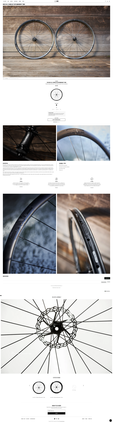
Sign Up (56, 413)
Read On (12, 355)
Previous (29, 385)
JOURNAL (20, 1)
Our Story (27, 418)
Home (4, 78)
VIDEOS (23, 1)
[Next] (63, 95)
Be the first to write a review (56, 287)
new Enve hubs (16, 166)
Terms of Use (90, 418)
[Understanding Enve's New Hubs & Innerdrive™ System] (56, 336)
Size (56, 107)
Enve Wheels (6, 78)
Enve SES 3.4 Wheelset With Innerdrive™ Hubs (39, 397)
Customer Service (32, 418)
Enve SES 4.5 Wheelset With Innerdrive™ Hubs (56, 397)
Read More (56, 85)
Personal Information (62, 421)
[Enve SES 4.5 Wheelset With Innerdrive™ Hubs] (56, 388)
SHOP (8, 1)
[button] (56, 122)
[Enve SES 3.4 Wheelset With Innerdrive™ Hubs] (39, 388)
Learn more (21, 186)
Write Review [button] (107, 278)
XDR (60, 109)
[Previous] (50, 95)
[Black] (56, 105)
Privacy (86, 418)
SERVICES (11, 1)
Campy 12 (53, 109)
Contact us (56, 187)
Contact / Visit (23, 418)
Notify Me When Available (56, 119)
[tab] (103, 282)
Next (83, 385)
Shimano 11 (57, 109)
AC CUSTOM (4, 1)
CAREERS (83, 418)
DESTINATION (15, 1)
